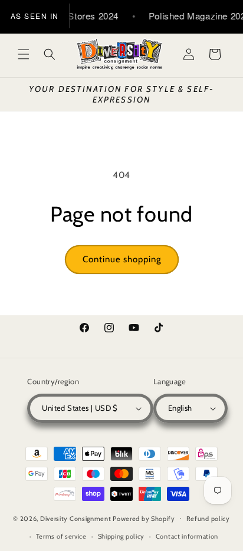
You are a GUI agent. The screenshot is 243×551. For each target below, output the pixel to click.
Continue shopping (122, 259)
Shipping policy (121, 536)
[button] (24, 54)
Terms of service (61, 536)
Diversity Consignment (75, 518)
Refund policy (208, 518)
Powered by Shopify (144, 518)
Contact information (187, 536)
